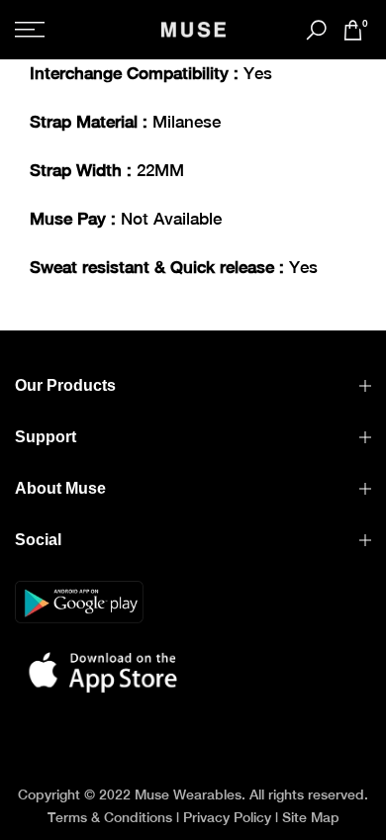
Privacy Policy (227, 817)
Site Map (310, 817)
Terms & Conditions (110, 817)
